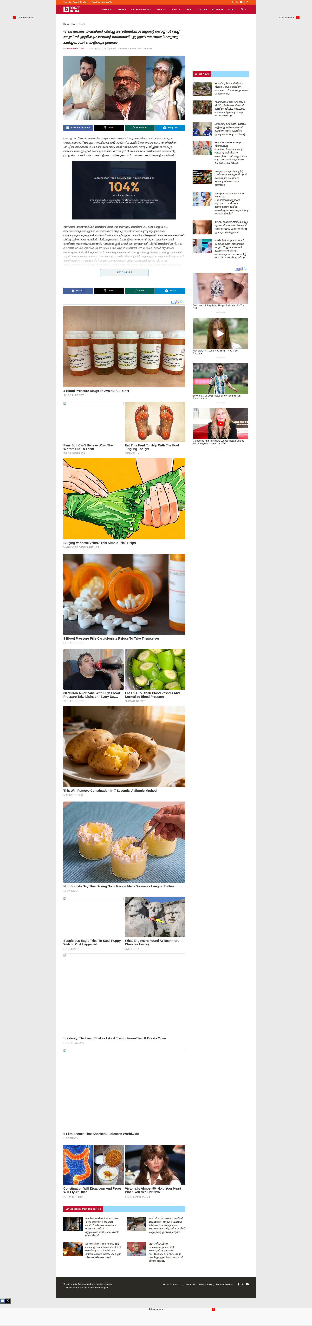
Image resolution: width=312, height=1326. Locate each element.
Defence (121, 9)
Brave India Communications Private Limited (88, 1284)
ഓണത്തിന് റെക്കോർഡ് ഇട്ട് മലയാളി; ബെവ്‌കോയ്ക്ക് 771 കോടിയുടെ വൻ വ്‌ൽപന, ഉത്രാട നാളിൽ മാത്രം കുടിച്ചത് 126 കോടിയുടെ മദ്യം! (103, 1250)
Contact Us (107, 2)
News (105, 9)
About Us (96, 2)
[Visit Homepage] (71, 9)
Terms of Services (224, 1284)
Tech (188, 9)
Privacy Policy (205, 1284)
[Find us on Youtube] (247, 1284)
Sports (160, 9)
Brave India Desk (75, 49)
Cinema (132, 49)
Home (66, 24)
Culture (202, 9)
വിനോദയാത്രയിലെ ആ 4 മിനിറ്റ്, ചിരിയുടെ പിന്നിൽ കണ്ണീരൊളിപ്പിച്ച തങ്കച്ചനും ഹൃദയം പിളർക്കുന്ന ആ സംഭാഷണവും (229, 109)
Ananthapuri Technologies (94, 1287)
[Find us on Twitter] (242, 1284)
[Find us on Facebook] (238, 1284)
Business (217, 9)
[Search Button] (248, 2)
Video (231, 9)
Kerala (82, 24)
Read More (124, 272)
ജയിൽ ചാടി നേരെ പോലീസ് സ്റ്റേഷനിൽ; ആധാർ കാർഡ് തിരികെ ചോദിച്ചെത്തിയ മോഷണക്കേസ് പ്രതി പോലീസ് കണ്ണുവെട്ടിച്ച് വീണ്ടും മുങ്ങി (167, 1225)
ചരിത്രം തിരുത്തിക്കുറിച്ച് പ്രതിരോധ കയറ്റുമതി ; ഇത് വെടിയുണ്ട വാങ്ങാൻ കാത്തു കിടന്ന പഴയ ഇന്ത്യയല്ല (230, 178)
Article (175, 9)
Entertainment (141, 9)
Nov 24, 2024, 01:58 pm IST (103, 49)
